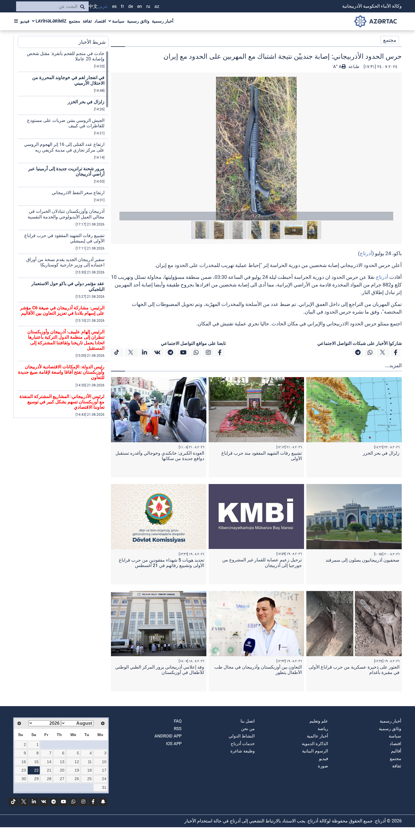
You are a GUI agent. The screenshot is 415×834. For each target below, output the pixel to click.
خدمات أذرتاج (243, 743)
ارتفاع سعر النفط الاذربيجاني (78, 192)
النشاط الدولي (242, 736)
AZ (156, 6)
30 (23, 778)
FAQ (178, 721)
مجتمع (74, 21)
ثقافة (87, 21)
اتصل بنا (248, 721)
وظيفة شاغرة (242, 751)
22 (36, 770)
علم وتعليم (318, 721)
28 (49, 778)
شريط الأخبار (92, 42)
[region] (63, 234)
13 (62, 761)
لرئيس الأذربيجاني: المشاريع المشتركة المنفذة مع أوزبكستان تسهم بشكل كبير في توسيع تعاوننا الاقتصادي (61, 402)
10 (104, 761)
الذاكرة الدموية (315, 743)
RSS (178, 728)
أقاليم (396, 751)
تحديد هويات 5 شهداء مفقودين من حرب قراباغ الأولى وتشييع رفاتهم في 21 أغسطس (161, 562)
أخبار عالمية (317, 736)
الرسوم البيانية (315, 751)
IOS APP (174, 743)
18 (89, 770)
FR (122, 6)
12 (77, 761)
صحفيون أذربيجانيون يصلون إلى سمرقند (362, 560)
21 (49, 770)
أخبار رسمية (162, 21)
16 (23, 761)
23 (23, 770)
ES (114, 6)
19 (77, 770)
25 (89, 778)
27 (62, 778)
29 (36, 778)
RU (148, 6)
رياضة (323, 728)
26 (77, 778)
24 (104, 778)
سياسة (117, 21)
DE (130, 6)
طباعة (353, 66)
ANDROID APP (168, 736)
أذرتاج (366, 253)
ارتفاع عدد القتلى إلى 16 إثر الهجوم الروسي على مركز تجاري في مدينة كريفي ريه (64, 147)
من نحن (248, 728)
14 (49, 761)
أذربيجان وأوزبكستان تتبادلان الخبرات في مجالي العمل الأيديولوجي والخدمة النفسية (66, 214)
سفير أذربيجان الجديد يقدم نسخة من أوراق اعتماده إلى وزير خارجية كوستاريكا (65, 262)
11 (90, 761)
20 (62, 770)
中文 (93, 6)
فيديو (24, 21)
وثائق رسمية (138, 21)
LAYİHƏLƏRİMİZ (50, 21)
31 (104, 787)
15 (36, 761)
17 (104, 770)
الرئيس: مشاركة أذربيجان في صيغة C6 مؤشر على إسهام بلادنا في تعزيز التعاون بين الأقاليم (62, 310)
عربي (103, 6)
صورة (323, 766)
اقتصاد (100, 21)
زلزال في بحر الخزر (381, 453)
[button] (256, 148)
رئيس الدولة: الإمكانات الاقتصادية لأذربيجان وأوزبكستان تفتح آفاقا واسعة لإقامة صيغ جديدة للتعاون (61, 372)
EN (139, 6)
